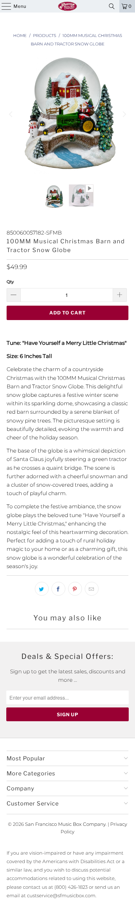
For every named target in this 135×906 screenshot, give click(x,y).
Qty (10, 281)
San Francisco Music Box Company (65, 824)
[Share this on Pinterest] (75, 589)
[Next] (124, 114)
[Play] (68, 114)
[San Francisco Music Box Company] (67, 6)
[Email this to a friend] (92, 589)
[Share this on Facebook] (58, 589)
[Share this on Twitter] (42, 589)
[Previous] (11, 114)
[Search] (112, 6)
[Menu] (3, 6)
